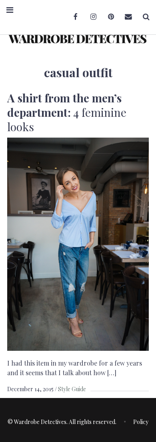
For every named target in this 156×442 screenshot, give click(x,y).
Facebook (73, 17)
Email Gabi (126, 17)
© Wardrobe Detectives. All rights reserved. (62, 422)
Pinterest (108, 17)
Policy (140, 422)
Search (143, 17)
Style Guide (72, 389)
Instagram (90, 17)
